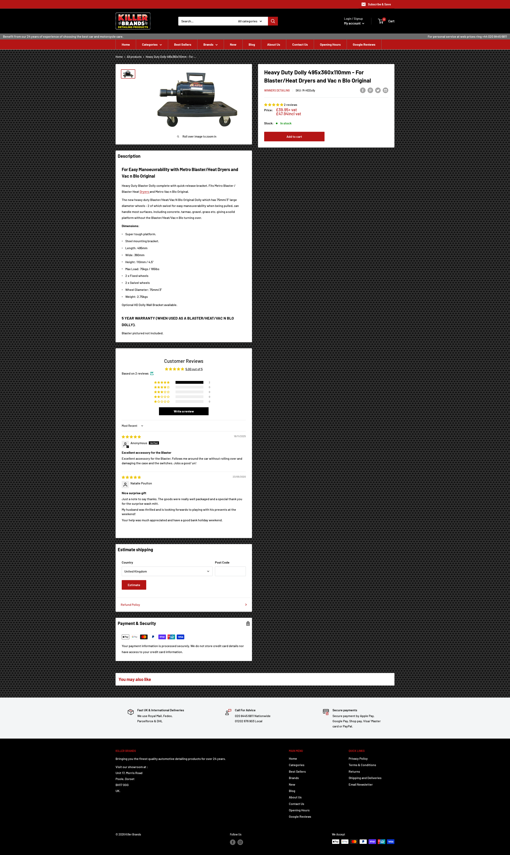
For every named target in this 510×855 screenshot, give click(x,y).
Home (126, 44)
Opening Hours (330, 44)
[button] (274, 104)
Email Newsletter (361, 784)
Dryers (145, 191)
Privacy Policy (358, 758)
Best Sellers (182, 44)
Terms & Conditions (362, 765)
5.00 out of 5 (194, 369)
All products (134, 56)
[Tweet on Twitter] (378, 90)
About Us (273, 44)
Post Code (222, 562)
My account (352, 23)
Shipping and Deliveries (365, 778)
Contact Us (300, 44)
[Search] (273, 21)
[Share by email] (385, 90)
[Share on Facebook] (363, 90)
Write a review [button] (184, 411)
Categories (150, 44)
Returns (354, 771)
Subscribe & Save (379, 4)
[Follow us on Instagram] (240, 842)
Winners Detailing (277, 90)
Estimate (134, 585)
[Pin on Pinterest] (370, 90)
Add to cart (294, 136)
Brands (208, 44)
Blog (252, 44)
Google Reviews (364, 44)
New (233, 44)
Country (127, 562)
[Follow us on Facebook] (232, 842)
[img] (131, 437)
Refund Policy (130, 604)
